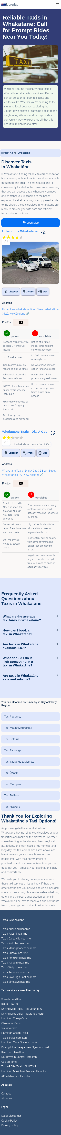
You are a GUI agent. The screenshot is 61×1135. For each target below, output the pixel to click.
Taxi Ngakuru (12, 806)
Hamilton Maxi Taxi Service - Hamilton (24, 1071)
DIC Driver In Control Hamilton (19, 1057)
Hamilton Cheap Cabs (14, 1018)
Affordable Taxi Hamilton (16, 1076)
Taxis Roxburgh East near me (18, 977)
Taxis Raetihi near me (14, 933)
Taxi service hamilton (14, 1037)
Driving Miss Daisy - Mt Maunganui (22, 1008)
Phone (30, 291)
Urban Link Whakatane (20, 231)
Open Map (32, 222)
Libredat (12, 4)
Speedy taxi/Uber (11, 999)
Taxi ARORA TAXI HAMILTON (18, 1066)
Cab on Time (9, 1061)
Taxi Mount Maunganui (18, 727)
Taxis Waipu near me (13, 967)
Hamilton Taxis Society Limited (19, 1042)
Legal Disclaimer (11, 1115)
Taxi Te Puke (11, 795)
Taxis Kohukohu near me (16, 957)
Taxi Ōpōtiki (11, 773)
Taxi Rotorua (11, 739)
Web (45, 291)
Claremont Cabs (11, 1023)
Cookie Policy (9, 1120)
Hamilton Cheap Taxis (14, 1032)
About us (6, 1098)
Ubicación (13, 291)
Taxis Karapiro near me (15, 962)
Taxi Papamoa (13, 716)
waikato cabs (9, 1028)
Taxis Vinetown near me (15, 981)
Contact (6, 1093)
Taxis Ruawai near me (14, 953)
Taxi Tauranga (12, 750)
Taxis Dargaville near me (16, 938)
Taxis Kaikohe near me (14, 943)
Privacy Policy (9, 1125)
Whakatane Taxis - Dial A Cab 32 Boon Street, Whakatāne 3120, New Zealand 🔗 (29, 473)
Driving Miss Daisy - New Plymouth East (25, 1047)
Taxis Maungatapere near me (18, 948)
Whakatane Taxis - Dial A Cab (24, 431)
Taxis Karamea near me (15, 972)
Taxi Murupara (13, 784)
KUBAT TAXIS (9, 1004)
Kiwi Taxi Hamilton (12, 1052)
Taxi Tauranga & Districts (19, 761)
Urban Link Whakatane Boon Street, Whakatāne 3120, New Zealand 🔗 (30, 311)
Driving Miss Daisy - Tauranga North (22, 1013)
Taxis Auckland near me (15, 929)
